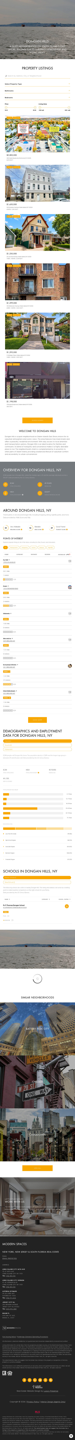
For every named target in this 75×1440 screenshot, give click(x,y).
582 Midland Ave (9, 693)
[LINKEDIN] (35, 1380)
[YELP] (45, 1380)
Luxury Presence (51, 1391)
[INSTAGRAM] (30, 1380)
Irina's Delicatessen (9, 691)
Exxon (5, 586)
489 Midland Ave (9, 641)
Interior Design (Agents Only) (53, 1402)
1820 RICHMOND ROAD (10, 588)
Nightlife (51, 547)
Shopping (25, 547)
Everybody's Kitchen (9, 665)
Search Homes (37, 420)
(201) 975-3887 (11, 1309)
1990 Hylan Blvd (9, 562)
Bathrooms (9, 91)
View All (37, 1168)
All (6, 547)
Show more (37, 720)
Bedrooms (9, 97)
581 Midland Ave (9, 667)
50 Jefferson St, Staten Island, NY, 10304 (15, 907)
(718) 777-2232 (11, 1298)
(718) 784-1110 (11, 1276)
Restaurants (14, 547)
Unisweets (6, 613)
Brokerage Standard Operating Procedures (32, 1336)
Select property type (13, 84)
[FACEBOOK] (24, 1380)
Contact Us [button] (14, 1223)
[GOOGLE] (51, 1380)
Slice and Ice (7, 638)
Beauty (43, 547)
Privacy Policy (33, 1402)
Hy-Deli (5, 560)
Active (34, 547)
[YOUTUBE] (40, 1380)
